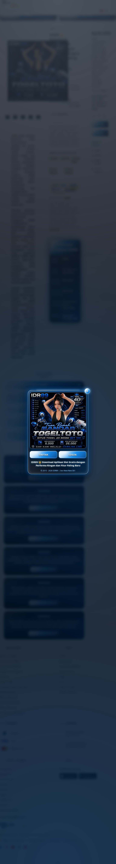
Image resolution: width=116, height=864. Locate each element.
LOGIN (73, 454)
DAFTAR (43, 454)
